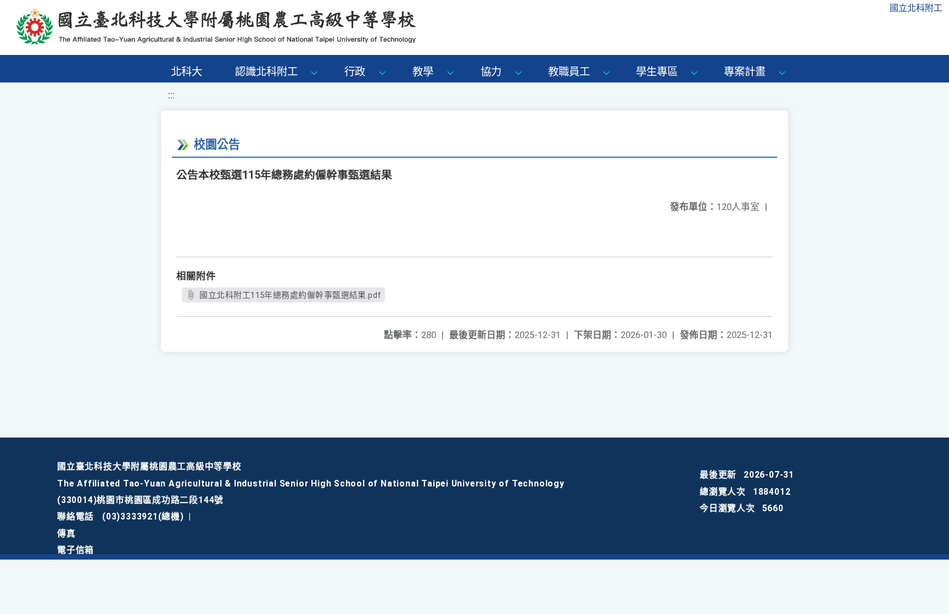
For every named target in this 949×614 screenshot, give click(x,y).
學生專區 (657, 71)
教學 (422, 71)
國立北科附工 (916, 8)
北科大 (186, 71)
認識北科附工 (266, 71)
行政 (354, 71)
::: (171, 95)
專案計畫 (745, 71)
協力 (491, 71)
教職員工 (569, 71)
